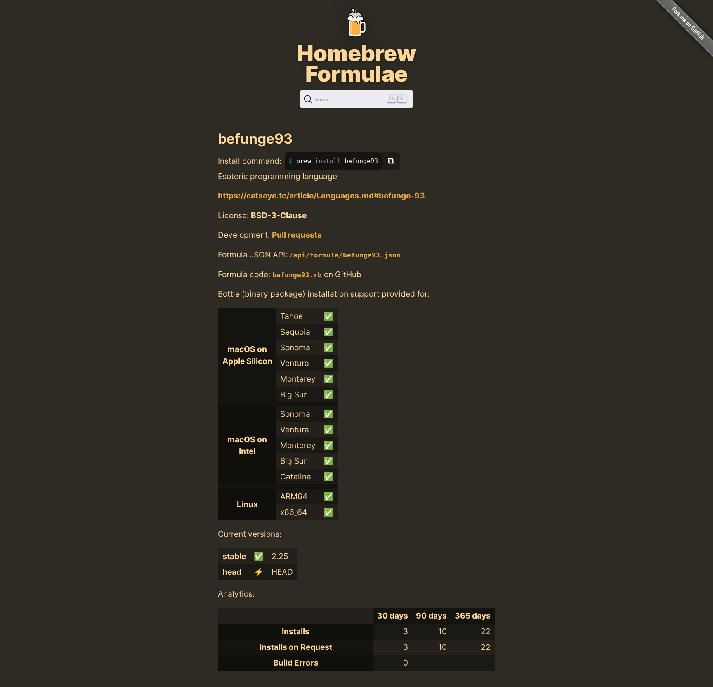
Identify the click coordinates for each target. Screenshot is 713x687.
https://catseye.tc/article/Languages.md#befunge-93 (321, 196)
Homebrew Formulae (356, 63)
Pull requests (297, 235)
